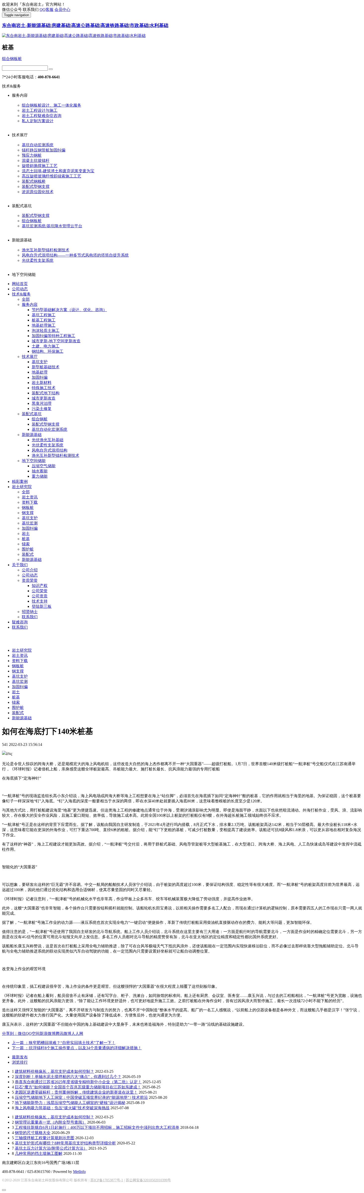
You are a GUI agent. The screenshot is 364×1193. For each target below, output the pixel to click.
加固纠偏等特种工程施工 (53, 336)
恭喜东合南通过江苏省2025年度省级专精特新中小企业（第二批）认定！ (78, 1082)
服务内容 (30, 304)
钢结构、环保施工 (47, 351)
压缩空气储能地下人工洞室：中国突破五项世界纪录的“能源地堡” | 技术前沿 (81, 1097)
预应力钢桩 (32, 155)
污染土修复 (42, 409)
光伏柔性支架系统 (37, 260)
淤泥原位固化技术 (37, 192)
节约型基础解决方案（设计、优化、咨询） (69, 310)
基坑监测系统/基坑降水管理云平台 (52, 226)
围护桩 (28, 549)
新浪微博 (47, 1033)
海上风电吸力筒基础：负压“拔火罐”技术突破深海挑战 (62, 1108)
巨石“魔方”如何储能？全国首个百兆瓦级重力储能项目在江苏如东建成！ (78, 1087)
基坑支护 (40, 362)
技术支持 (40, 601)
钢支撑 (28, 513)
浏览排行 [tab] (20, 1062)
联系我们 (30, 617)
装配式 (28, 554)
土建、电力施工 (45, 346)
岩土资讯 (30, 497)
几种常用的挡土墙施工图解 (38, 1153)
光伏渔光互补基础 (47, 440)
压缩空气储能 (43, 466)
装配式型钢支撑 (36, 186)
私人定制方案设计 (37, 121)
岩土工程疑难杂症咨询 (41, 116)
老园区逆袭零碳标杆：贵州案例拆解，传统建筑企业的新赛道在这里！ (76, 1092)
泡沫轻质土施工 (45, 330)
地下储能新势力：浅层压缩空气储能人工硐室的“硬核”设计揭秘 (70, 1103)
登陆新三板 (42, 606)
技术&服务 (21, 294)
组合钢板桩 (12, 59)
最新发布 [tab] (20, 1057)
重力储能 (40, 476)
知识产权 (40, 585)
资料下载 (30, 502)
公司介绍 (30, 570)
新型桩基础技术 (45, 367)
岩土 (26, 533)
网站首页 (20, 284)
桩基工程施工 (43, 320)
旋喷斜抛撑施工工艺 (39, 166)
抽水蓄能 (40, 471)
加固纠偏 (40, 377)
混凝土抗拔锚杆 (36, 160)
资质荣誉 (30, 580)
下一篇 (77, 1048)
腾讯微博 (63, 1033)
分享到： (10, 1033)
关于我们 (20, 565)
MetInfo (79, 1171)
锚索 (26, 544)
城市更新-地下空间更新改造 (56, 341)
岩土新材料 (42, 382)
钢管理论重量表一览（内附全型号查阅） (50, 1122)
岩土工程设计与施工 (39, 110)
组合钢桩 (40, 419)
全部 (26, 299)
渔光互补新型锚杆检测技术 (45, 250)
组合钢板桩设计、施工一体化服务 (51, 105)
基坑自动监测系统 (37, 145)
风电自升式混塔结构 (49, 450)
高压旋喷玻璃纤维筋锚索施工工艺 (51, 176)
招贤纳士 (30, 612)
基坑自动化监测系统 (49, 429)
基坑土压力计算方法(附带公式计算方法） (51, 1148)
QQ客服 (46, 9)
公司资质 (40, 596)
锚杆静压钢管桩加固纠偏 (43, 150)
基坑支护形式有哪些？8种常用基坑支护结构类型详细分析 (65, 1143)
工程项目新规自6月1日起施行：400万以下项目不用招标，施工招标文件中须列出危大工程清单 (97, 1127)
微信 (22, 1033)
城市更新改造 (43, 398)
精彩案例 (20, 481)
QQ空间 (33, 1033)
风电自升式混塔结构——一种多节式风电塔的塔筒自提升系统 (75, 255)
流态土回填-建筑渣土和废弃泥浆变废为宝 (58, 171)
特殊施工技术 (43, 388)
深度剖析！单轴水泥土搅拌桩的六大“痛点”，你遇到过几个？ (68, 1077)
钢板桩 (28, 507)
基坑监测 (30, 523)
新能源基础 (32, 435)
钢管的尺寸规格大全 (33, 1133)
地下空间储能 (34, 461)
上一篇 (63, 1043)
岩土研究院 (22, 487)
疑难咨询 (20, 622)
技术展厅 (30, 356)
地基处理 (40, 372)
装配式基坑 (32, 414)
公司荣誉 (40, 591)
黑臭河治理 (42, 403)
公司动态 (20, 289)
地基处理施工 (43, 325)
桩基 (26, 539)
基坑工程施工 (43, 315)
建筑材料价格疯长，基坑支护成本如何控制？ (54, 1071)
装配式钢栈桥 (34, 181)
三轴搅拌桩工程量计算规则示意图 (44, 1138)
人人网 (77, 1033)
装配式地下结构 (45, 393)
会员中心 (62, 9)
